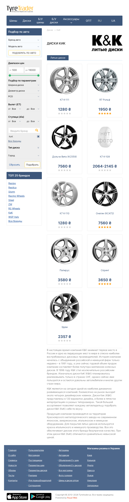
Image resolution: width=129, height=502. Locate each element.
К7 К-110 (64, 213)
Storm (11, 191)
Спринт (105, 270)
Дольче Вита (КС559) (64, 156)
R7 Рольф (104, 99)
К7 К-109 (105, 156)
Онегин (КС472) (105, 213)
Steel (11, 200)
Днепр (90, 465)
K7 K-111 (64, 99)
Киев (89, 455)
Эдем (64, 327)
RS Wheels (14, 208)
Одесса (91, 470)
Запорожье (92, 485)
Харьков (91, 460)
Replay (12, 183)
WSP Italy (13, 216)
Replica (12, 187)
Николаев (92, 480)
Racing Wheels (16, 195)
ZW (10, 204)
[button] (71, 21)
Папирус (65, 270)
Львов (90, 475)
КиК (11, 136)
